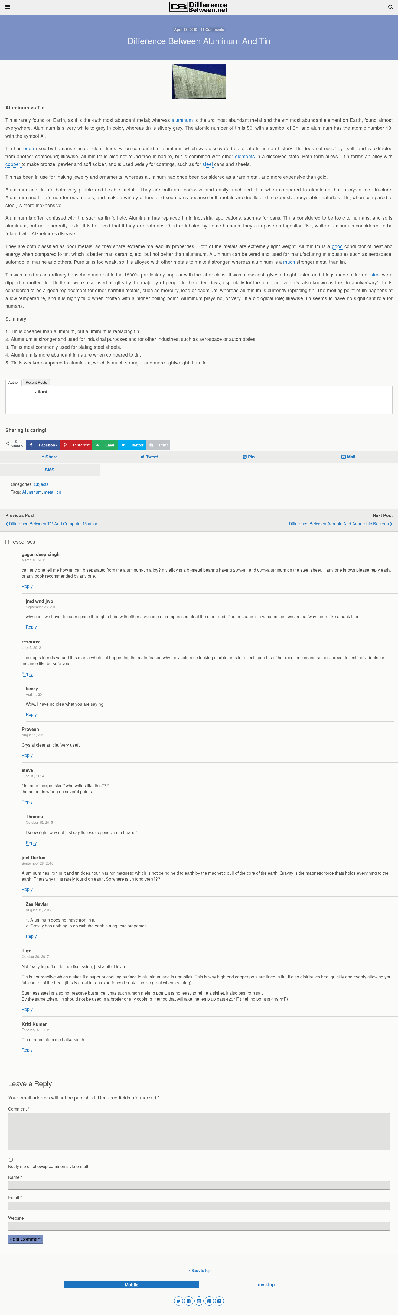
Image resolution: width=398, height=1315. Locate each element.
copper (13, 164)
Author (13, 382)
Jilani (41, 391)
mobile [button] (131, 1284)
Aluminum (32, 492)
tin (59, 492)
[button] (178, 1301)
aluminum (183, 119)
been (29, 148)
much (289, 261)
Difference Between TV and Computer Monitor (53, 523)
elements (245, 156)
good (338, 246)
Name (15, 1177)
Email (15, 1197)
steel (208, 164)
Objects (41, 484)
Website (16, 1218)
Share (51, 457)
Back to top (201, 1270)
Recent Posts (36, 382)
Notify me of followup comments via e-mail (48, 1166)
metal (49, 492)
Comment (18, 1109)
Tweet (152, 457)
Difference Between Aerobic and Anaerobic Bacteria (339, 523)
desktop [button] (266, 1284)
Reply (27, 586)
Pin (251, 457)
